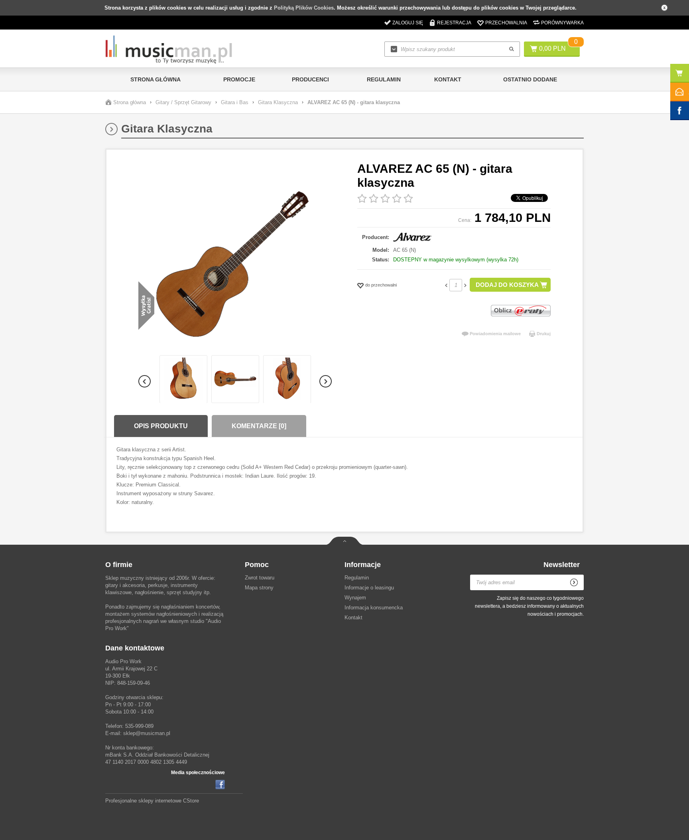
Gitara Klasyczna (278, 102)
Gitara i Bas (234, 102)
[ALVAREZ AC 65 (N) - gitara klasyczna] (235, 258)
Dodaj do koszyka (507, 284)
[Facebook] (220, 784)
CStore (191, 801)
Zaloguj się (407, 23)
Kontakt (447, 79)
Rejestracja (454, 23)
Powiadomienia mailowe (495, 333)
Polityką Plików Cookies (304, 8)
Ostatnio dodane (530, 79)
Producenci (310, 79)
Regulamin (384, 79)
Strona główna (155, 79)
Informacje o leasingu (369, 588)
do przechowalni (381, 285)
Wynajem (355, 598)
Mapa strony (259, 588)
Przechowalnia (506, 23)
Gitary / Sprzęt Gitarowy (183, 102)
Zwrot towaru (259, 578)
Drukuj (544, 333)
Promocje (239, 79)
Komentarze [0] (259, 426)
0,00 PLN (552, 48)
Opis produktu (161, 426)
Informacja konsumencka (373, 608)
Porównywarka (562, 23)
